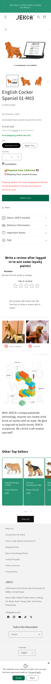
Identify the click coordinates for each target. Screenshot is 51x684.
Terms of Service (12, 565)
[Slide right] (48, 82)
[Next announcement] (46, 6)
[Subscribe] (39, 634)
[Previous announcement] (5, 6)
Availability (10, 164)
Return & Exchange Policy (16, 553)
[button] (5, 17)
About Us (9, 528)
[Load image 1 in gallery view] (12, 81)
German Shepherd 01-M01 (34, 483)
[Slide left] (3, 82)
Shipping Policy (12, 547)
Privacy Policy (11, 571)
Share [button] (7, 207)
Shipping (15, 130)
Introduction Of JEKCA (15, 534)
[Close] (48, 663)
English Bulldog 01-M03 (12, 483)
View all (25, 519)
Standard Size (11, 145)
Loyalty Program (12, 559)
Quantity (5, 151)
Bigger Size (30, 145)
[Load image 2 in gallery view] (25, 81)
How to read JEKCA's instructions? (20, 541)
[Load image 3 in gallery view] (38, 81)
